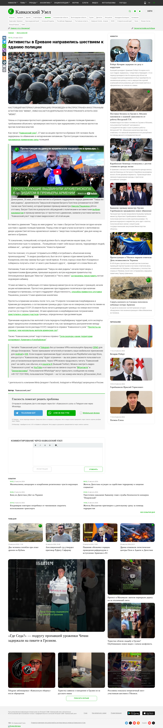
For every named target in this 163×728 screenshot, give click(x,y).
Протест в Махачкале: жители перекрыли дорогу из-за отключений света (130, 599)
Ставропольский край (124, 21)
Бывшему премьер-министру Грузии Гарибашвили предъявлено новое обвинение (131, 209)
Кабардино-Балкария (122, 17)
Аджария (20, 17)
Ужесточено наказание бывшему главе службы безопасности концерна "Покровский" (116, 496)
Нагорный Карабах (48, 21)
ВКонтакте (82, 367)
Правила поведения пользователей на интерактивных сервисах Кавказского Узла (58, 723)
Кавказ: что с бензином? (20, 28)
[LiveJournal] (4, 62)
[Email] (4, 66)
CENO (95, 347)
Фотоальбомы (109, 3)
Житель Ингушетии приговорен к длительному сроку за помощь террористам (113, 507)
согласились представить (84, 275)
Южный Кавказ (14, 25)
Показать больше (81, 698)
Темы (22, 3)
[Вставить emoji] (55, 445)
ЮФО (23, 25)
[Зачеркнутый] (49, 445)
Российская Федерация (64, 21)
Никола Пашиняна (80, 206)
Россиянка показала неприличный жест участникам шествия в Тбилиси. (126, 692)
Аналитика (45, 3)
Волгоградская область (78, 17)
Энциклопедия (61, 3)
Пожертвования (116, 713)
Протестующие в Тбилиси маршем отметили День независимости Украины (131, 259)
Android (19, 354)
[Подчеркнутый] (45, 445)
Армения (48, 17)
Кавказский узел (27, 133)
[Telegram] (4, 42)
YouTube (38, 367)
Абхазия (11, 17)
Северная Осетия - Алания (99, 21)
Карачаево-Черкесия (16, 21)
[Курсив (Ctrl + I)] (40, 445)
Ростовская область (81, 21)
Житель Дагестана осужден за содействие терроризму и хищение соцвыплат (113, 485)
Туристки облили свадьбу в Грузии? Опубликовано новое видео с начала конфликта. (130, 642)
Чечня (136, 21)
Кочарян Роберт (117, 353)
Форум (75, 3)
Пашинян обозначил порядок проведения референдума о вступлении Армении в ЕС (96, 550)
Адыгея (28, 17)
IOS (26, 354)
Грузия (91, 17)
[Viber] (4, 50)
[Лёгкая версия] (145, 3)
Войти (149, 11)
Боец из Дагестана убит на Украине (26, 494)
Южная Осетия (146, 21)
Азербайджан (37, 17)
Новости (12, 3)
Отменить (93, 469)
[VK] (4, 38)
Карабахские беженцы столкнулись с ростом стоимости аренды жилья (130, 165)
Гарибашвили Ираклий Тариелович (126, 387)
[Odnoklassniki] (4, 58)
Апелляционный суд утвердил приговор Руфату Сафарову (60, 548)
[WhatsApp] (4, 46)
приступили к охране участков (23, 314)
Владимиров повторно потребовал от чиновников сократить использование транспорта (38, 507)
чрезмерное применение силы (23, 139)
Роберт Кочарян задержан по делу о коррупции (126, 66)
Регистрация (42, 469)
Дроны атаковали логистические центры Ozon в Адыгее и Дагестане (136, 548)
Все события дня (147, 512)
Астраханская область (60, 17)
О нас (85, 713)
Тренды (32, 3)
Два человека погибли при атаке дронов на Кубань (23, 548)
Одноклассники (19, 370)
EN (154, 3)
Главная (11, 33)
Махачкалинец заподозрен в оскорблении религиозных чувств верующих (44, 484)
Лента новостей (22, 33)
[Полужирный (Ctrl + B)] (35, 445)
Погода (122, 3)
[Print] (4, 70)
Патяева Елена (117, 420)
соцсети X (47, 364)
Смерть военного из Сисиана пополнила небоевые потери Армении (129, 303)
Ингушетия (108, 17)
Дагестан (99, 17)
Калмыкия (134, 17)
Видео (95, 3)
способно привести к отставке (87, 291)
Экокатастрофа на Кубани (144, 28)
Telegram (44, 347)
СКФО (113, 21)
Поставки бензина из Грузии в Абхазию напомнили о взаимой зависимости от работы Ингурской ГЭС (128, 116)
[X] (4, 54)
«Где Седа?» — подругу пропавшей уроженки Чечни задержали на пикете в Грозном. (48, 638)
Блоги (85, 3)
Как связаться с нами (99, 713)
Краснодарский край (32, 21)
